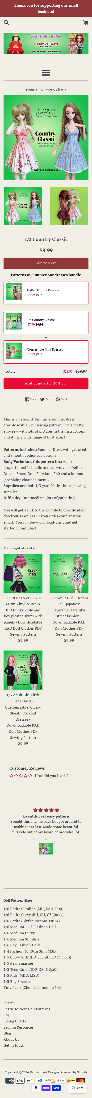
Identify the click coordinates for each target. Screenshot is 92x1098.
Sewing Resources (18, 1027)
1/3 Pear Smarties (18, 963)
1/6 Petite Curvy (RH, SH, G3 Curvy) (33, 914)
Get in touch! (14, 1045)
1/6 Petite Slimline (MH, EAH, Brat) (33, 908)
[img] (46, 810)
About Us (11, 1039)
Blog (7, 1033)
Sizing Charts (15, 1021)
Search (9, 1002)
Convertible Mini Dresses (45, 349)
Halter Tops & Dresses (43, 290)
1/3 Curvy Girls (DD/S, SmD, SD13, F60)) (37, 957)
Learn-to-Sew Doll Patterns (27, 1009)
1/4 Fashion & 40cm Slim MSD (30, 951)
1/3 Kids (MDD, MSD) (21, 975)
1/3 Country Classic (41, 319)
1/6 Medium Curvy (19, 932)
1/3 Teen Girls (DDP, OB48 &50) (31, 969)
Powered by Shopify (74, 1072)
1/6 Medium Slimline (21, 939)
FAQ (7, 1014)
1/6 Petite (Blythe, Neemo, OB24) (32, 920)
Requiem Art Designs (44, 1072)
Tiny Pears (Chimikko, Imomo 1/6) (33, 987)
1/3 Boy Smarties (18, 981)
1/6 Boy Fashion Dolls (22, 945)
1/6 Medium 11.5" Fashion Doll (30, 926)
